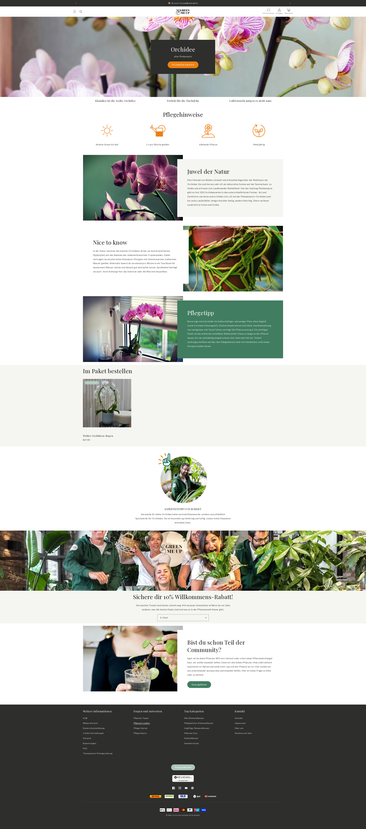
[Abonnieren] (205, 617)
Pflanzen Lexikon (142, 723)
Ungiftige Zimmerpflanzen (196, 728)
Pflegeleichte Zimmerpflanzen (198, 723)
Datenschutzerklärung (94, 728)
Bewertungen (89, 743)
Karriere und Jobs (243, 733)
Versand (87, 738)
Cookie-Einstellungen (93, 733)
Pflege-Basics (140, 733)
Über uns (239, 728)
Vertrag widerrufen (183, 767)
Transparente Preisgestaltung (98, 753)
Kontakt (239, 718)
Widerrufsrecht (90, 723)
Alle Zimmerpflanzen (194, 718)
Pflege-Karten (141, 728)
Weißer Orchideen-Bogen (98, 435)
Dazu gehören (199, 684)
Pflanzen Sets (191, 733)
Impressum (240, 723)
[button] (74, 11)
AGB (85, 718)
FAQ (85, 748)
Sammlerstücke (191, 743)
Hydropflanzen (191, 738)
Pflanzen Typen (141, 718)
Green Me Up (178, 815)
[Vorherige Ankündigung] (76, 3)
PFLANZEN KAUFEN (183, 64)
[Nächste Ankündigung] (290, 3)
